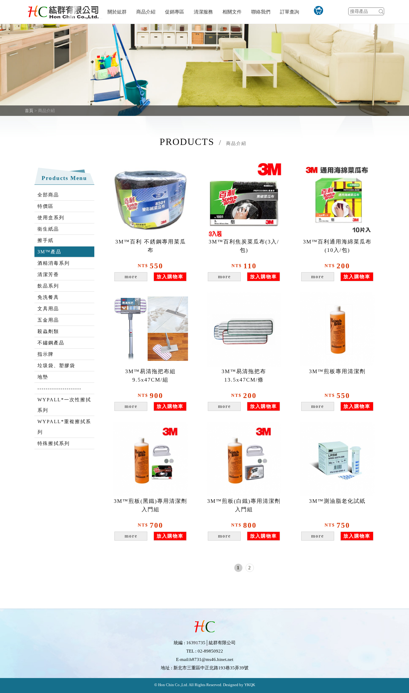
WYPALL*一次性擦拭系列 (64, 405)
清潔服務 (203, 11)
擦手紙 (45, 240)
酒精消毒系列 (53, 263)
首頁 (29, 110)
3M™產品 (49, 251)
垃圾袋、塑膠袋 (56, 365)
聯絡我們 (260, 11)
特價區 (45, 206)
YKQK (249, 685)
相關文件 (232, 11)
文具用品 (48, 308)
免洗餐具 (48, 297)
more (131, 276)
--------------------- (59, 388)
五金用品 (48, 320)
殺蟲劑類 (48, 331)
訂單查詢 (289, 11)
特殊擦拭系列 (53, 443)
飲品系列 (48, 285)
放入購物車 (170, 276)
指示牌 (45, 354)
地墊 (42, 376)
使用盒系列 (50, 217)
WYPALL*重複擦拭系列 (64, 427)
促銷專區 (174, 11)
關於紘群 (117, 11)
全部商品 (48, 194)
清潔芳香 (48, 274)
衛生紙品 (48, 228)
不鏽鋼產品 (50, 342)
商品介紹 (145, 11)
